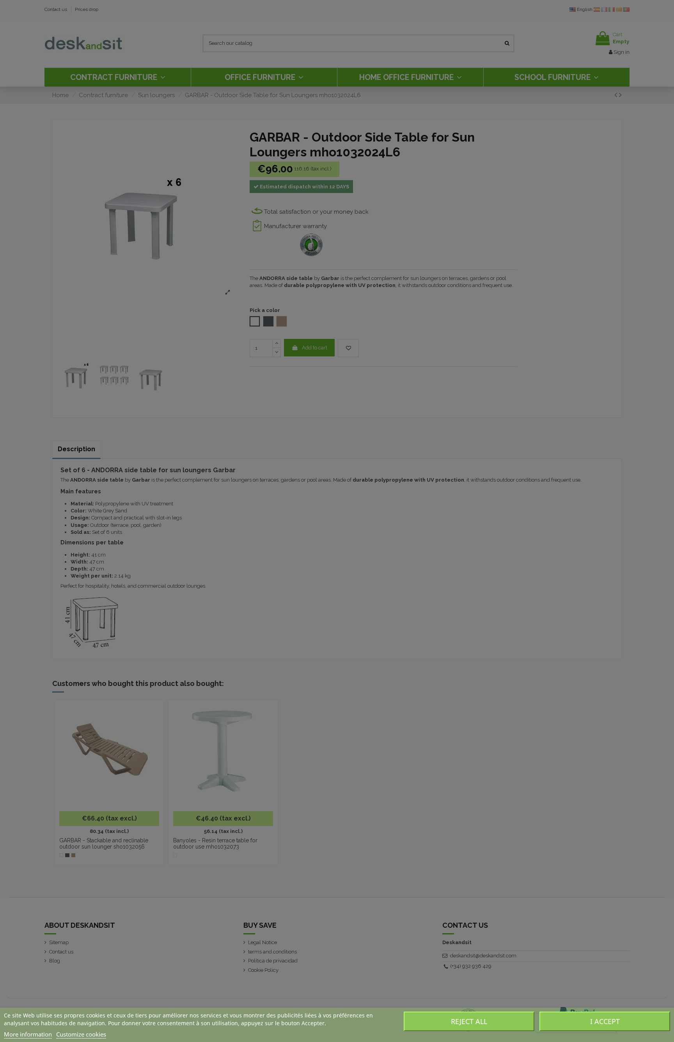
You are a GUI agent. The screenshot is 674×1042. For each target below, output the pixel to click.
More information (28, 1034)
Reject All (469, 1021)
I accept (605, 1021)
